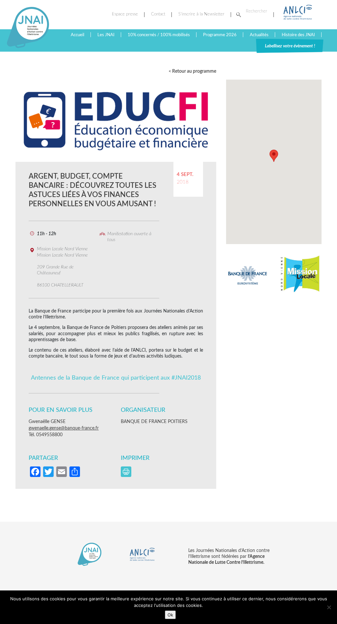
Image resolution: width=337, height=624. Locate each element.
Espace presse (125, 14)
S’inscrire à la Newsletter (201, 14)
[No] (328, 607)
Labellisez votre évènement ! (290, 46)
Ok (170, 614)
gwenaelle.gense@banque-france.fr (64, 428)
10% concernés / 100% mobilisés (159, 35)
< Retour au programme (192, 71)
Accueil (77, 35)
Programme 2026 (220, 35)
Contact (158, 14)
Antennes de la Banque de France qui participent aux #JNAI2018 (116, 378)
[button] (274, 155)
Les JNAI (106, 35)
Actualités (259, 35)
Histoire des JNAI (298, 35)
